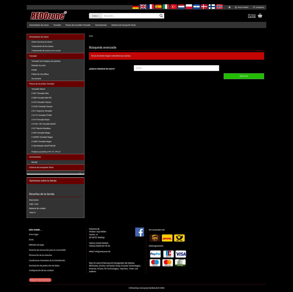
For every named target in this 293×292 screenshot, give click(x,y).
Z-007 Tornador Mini (40, 93)
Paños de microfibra (40, 74)
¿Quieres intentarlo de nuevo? (102, 69)
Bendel (34, 162)
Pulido (34, 70)
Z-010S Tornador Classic (42, 106)
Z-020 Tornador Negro (40, 133)
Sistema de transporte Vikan (123, 25)
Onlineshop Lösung (137, 288)
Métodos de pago (36, 245)
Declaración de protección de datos (44, 265)
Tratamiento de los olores (42, 46)
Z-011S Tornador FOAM (41, 115)
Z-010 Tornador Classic (41, 102)
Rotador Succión (38, 65)
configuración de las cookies (41, 270)
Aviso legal (33, 234)
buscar (244, 76)
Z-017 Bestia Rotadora (41, 128)
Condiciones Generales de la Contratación (47, 260)
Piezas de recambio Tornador (77, 25)
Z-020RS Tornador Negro (42, 137)
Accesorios (36, 78)
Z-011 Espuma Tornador (41, 111)
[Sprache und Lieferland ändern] (229, 7)
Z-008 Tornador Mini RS (41, 98)
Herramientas (101, 25)
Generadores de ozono (39, 25)
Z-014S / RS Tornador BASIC (43, 124)
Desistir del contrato (40, 280)
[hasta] (284, 287)
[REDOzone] (48, 16)
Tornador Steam (38, 89)
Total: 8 (32, 212)
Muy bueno (34, 200)
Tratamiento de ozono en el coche (46, 50)
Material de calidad (37, 208)
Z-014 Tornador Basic (40, 119)
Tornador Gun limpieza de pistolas (46, 61)
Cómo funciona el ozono (41, 42)
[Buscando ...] (161, 16)
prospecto (259, 7)
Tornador (57, 25)
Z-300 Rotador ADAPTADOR (43, 146)
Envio (31, 239)
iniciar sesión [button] (242, 7)
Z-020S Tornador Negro (41, 141)
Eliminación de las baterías (40, 255)
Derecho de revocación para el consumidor (47, 250)
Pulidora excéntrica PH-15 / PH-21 (46, 152)
